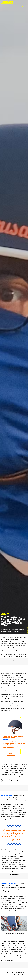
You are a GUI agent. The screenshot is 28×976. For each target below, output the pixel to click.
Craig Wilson (4, 6)
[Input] (7, 2)
